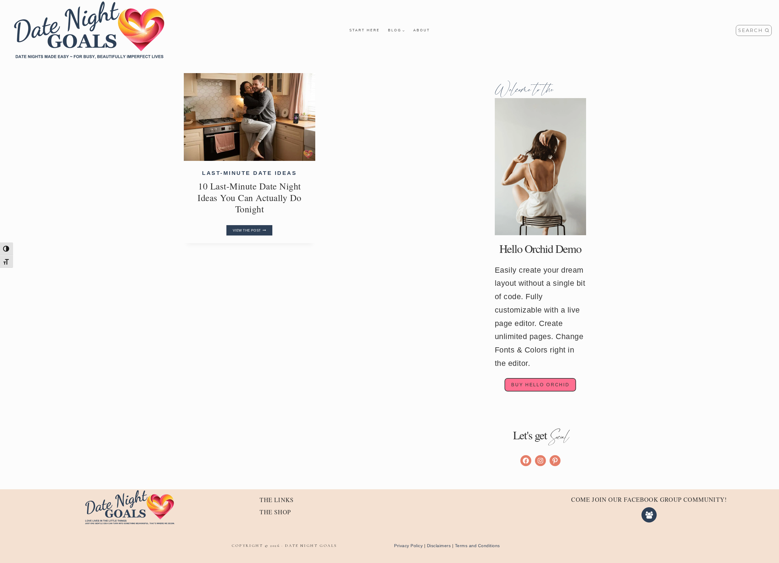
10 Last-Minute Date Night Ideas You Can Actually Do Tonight (249, 197)
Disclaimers (439, 545)
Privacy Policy (408, 545)
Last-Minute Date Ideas (249, 173)
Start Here (364, 30)
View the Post (252, 230)
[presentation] (249, 117)
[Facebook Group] (649, 514)
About (421, 30)
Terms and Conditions (477, 545)
